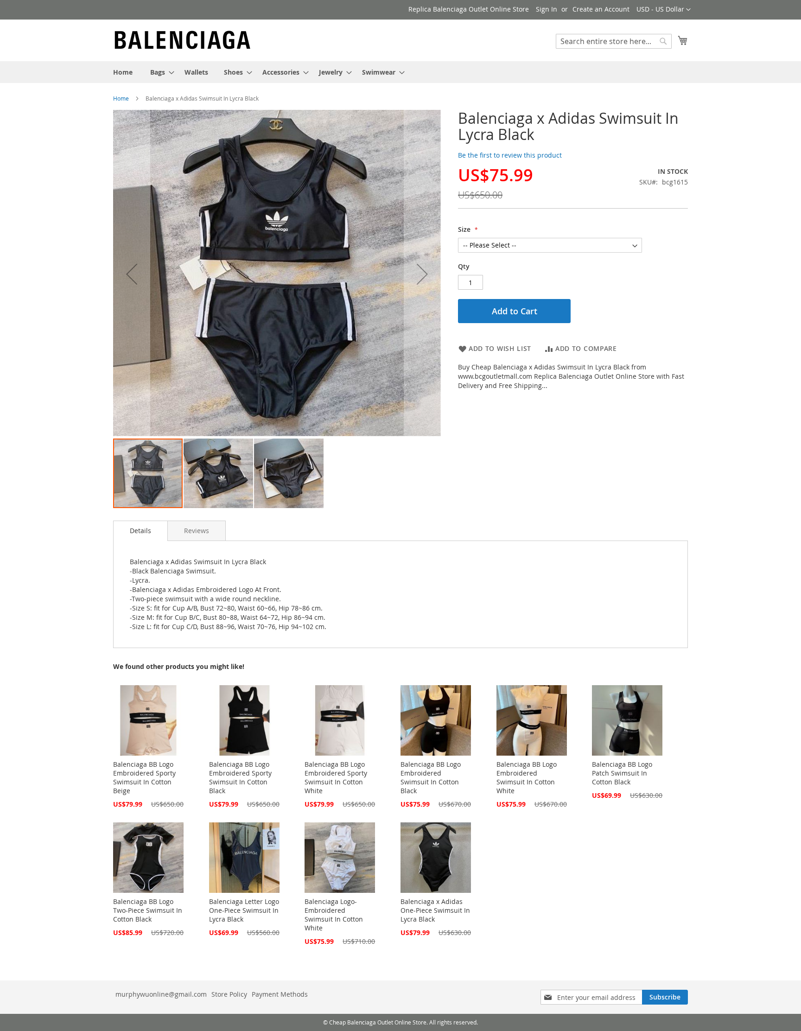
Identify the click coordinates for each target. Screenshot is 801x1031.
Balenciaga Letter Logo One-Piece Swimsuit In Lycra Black (244, 910)
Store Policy (229, 994)
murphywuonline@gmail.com (161, 994)
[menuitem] (123, 72)
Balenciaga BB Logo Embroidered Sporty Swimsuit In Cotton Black (240, 777)
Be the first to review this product (510, 155)
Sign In (546, 9)
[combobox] (614, 41)
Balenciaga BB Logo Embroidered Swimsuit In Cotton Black (430, 777)
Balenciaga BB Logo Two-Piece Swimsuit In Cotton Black (147, 910)
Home (121, 98)
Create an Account (600, 9)
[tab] (140, 531)
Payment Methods (280, 994)
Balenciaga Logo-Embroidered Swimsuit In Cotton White (334, 914)
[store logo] (182, 40)
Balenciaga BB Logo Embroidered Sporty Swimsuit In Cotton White (336, 777)
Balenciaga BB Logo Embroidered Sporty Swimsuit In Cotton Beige (144, 777)
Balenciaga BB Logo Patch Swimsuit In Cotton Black (622, 773)
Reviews (196, 530)
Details (140, 530)
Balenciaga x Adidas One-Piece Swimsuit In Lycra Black (435, 910)
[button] (663, 10)
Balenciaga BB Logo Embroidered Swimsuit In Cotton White (526, 777)
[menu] (400, 72)
